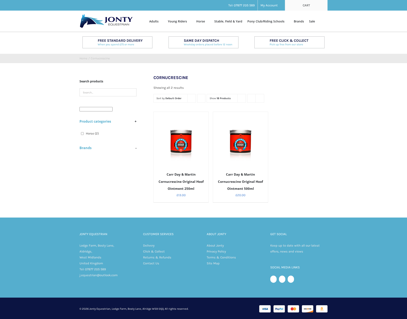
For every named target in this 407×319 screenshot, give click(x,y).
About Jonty (215, 245)
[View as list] (260, 98)
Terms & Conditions (221, 257)
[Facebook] (273, 279)
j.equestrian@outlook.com (98, 275)
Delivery (149, 245)
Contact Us (151, 263)
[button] (321, 21)
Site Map (213, 263)
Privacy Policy (216, 251)
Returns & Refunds (157, 257)
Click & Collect (154, 251)
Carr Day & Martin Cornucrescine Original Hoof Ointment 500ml (240, 181)
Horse (92, 133)
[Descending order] (201, 98)
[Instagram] (291, 279)
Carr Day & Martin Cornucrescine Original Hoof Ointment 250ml (181, 181)
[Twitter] (282, 279)
